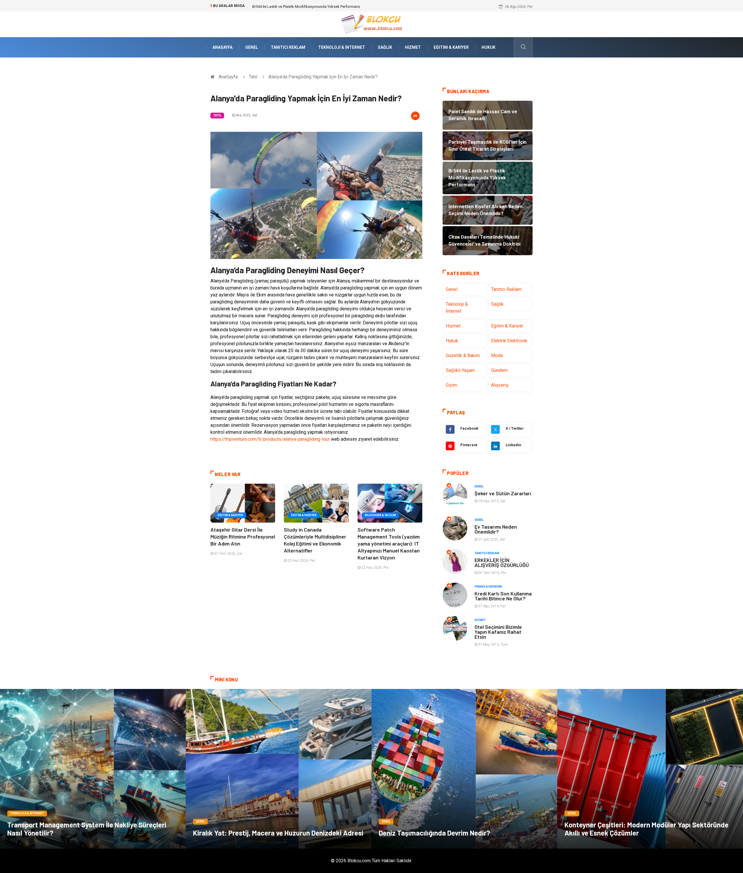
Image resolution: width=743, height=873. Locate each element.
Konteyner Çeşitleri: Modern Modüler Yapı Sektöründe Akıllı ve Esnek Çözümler (646, 828)
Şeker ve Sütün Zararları (503, 493)
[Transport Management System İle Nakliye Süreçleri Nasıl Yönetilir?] (93, 769)
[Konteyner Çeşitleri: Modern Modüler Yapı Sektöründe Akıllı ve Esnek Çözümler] (650, 769)
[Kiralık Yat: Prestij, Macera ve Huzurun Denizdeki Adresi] (279, 769)
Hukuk (488, 47)
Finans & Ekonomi (488, 586)
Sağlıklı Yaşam (460, 370)
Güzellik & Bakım (463, 355)
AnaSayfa (222, 47)
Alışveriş (499, 385)
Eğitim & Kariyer (451, 47)
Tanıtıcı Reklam (288, 47)
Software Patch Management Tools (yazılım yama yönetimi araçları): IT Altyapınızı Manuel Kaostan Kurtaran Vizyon (389, 543)
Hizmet (413, 47)
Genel (251, 47)
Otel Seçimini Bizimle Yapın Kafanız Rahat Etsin (498, 632)
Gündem (499, 370)
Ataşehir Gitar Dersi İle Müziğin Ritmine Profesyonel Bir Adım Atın (242, 536)
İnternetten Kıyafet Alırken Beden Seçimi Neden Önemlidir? (301, 6)
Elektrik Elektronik (509, 340)
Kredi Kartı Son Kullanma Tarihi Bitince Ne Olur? (503, 596)
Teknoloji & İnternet (341, 47)
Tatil (253, 77)
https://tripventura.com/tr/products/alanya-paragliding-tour (270, 439)
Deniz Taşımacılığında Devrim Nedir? (434, 833)
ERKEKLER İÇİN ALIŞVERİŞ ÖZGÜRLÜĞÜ (502, 562)
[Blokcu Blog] (371, 24)
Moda (497, 355)
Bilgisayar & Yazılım (380, 515)
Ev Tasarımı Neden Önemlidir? (496, 529)
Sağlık (385, 47)
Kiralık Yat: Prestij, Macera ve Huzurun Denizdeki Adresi (278, 833)
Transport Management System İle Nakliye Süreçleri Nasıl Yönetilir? (86, 828)
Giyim (451, 385)
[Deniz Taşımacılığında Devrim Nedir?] (464, 769)
